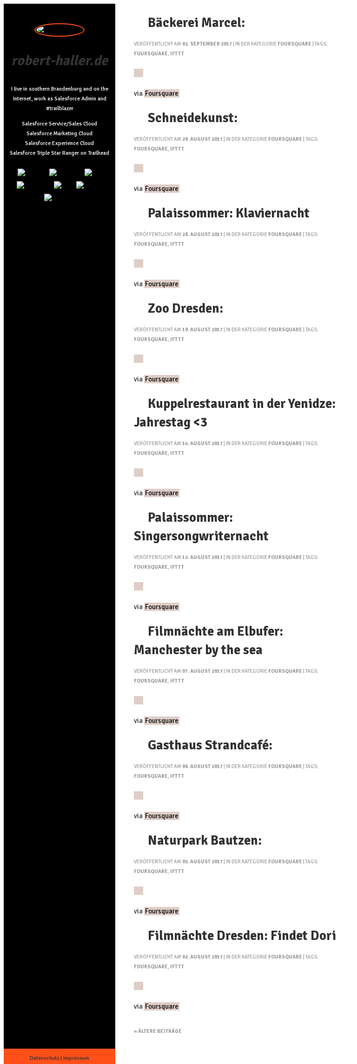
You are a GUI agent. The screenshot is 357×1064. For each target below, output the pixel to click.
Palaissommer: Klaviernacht (229, 213)
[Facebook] (60, 198)
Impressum (76, 1058)
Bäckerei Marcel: (196, 23)
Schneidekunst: (193, 118)
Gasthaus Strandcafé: (210, 745)
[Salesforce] (34, 186)
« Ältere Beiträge (158, 1031)
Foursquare (294, 44)
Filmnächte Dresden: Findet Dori (242, 936)
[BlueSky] (89, 186)
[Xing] (64, 186)
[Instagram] (65, 173)
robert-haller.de (59, 60)
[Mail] (93, 173)
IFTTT (177, 54)
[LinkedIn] (32, 173)
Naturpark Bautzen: (205, 840)
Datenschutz (44, 1058)
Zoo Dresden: (185, 308)
